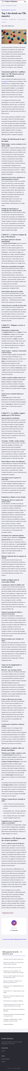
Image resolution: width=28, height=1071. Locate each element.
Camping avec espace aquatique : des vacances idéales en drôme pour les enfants (13, 971)
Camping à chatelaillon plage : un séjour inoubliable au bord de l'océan (12, 1020)
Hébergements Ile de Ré (11, 5)
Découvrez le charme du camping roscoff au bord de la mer (13, 996)
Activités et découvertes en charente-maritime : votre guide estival (14, 1015)
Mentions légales (5, 1059)
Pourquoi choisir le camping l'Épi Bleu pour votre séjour (13, 986)
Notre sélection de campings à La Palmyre (13, 1000)
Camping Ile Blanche (8, 1024)
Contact (3, 1061)
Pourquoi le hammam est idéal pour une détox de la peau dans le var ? (12, 981)
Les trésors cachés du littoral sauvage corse (13, 959)
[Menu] (25, 1)
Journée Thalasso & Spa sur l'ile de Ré (12, 967)
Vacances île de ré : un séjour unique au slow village (13, 991)
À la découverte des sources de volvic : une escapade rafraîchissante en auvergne (13, 1005)
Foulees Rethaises (10, 1)
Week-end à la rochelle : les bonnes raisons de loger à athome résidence (13, 963)
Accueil (3, 5)
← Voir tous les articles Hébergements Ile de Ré (13, 939)
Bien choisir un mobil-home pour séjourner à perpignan (13, 1010)
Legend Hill (4, 81)
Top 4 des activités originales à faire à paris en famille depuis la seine (13, 976)
